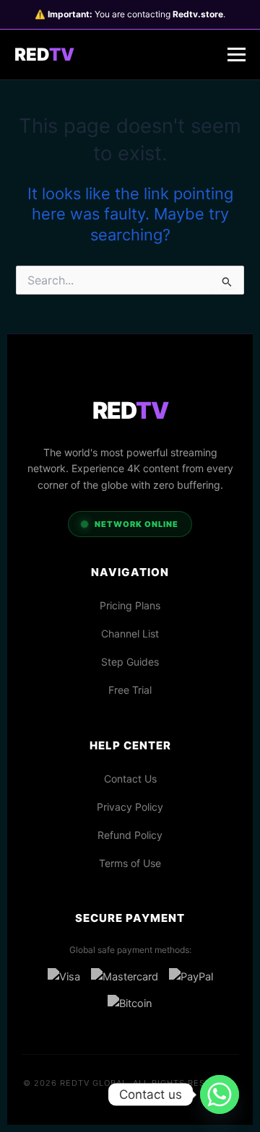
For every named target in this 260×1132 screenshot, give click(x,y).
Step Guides (130, 662)
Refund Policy (130, 835)
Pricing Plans (130, 605)
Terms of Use (130, 863)
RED (44, 54)
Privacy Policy (130, 807)
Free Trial (130, 690)
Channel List (130, 633)
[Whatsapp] (219, 1094)
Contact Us (130, 778)
